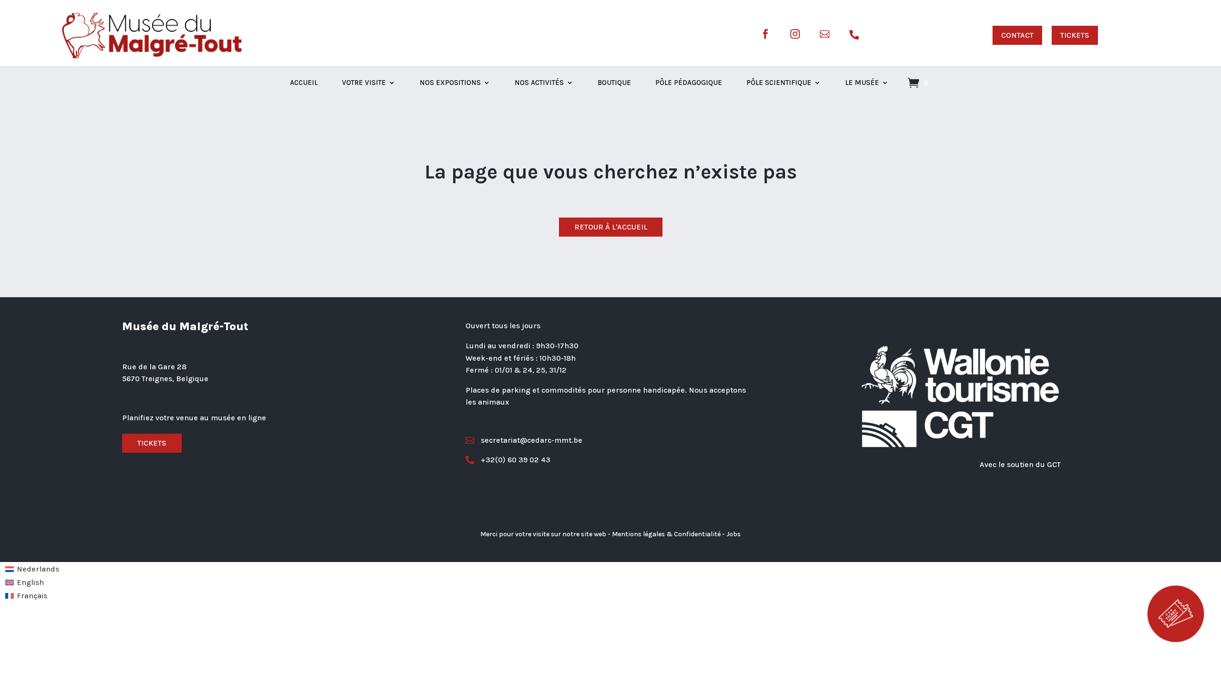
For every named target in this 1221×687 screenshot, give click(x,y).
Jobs (733, 534)
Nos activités (539, 83)
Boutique (614, 83)
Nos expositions (450, 83)
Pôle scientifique (778, 83)
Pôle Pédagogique (688, 83)
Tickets (151, 443)
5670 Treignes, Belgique (165, 378)
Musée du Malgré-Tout (185, 326)
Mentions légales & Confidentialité (666, 534)
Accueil (304, 83)
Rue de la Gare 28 (154, 366)
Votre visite (364, 83)
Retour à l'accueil (610, 226)
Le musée (862, 83)
